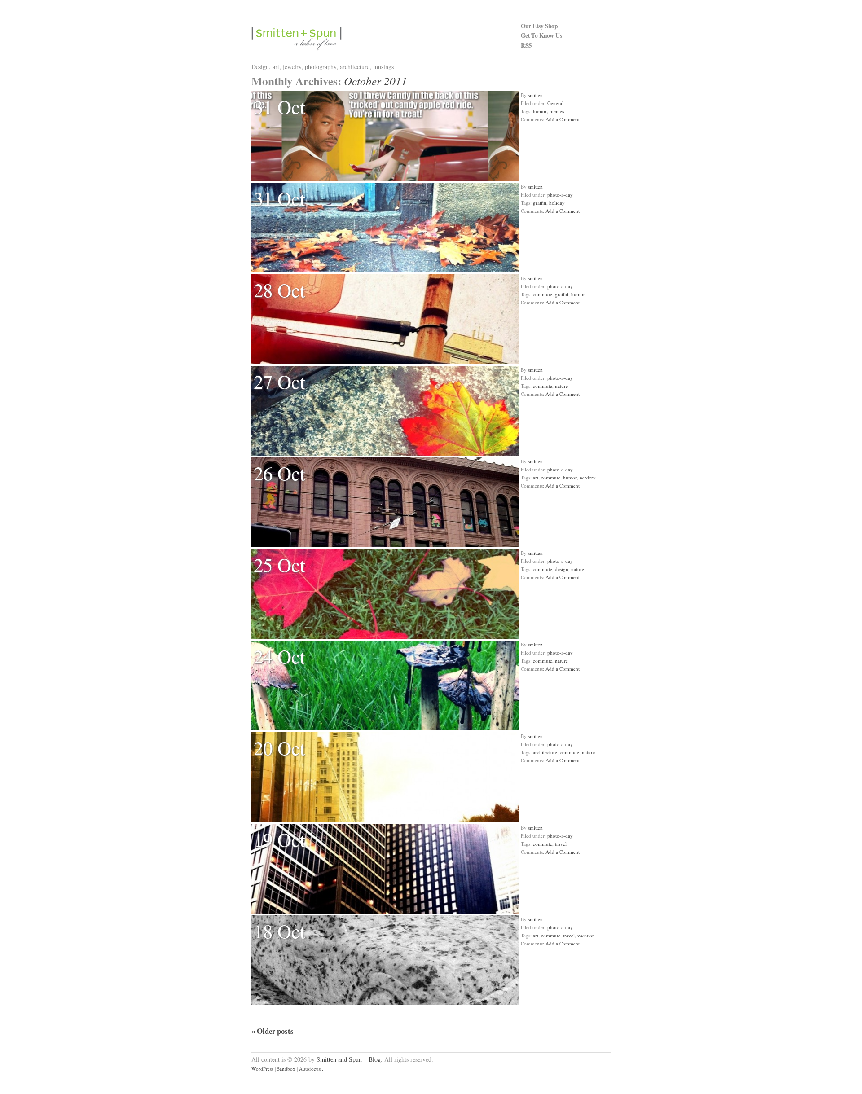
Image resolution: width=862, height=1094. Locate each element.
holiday (557, 202)
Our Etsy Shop (539, 26)
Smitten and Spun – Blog (349, 1059)
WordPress (262, 1068)
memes (557, 111)
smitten (535, 95)
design (561, 569)
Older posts (272, 1031)
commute (542, 294)
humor (540, 111)
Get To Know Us (541, 35)
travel (561, 843)
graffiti (539, 202)
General (555, 103)
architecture (545, 752)
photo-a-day (560, 194)
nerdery (588, 477)
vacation (586, 935)
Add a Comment (562, 119)
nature (561, 385)
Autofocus (310, 1068)
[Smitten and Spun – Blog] (386, 39)
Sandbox (286, 1068)
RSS (526, 45)
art (535, 477)
